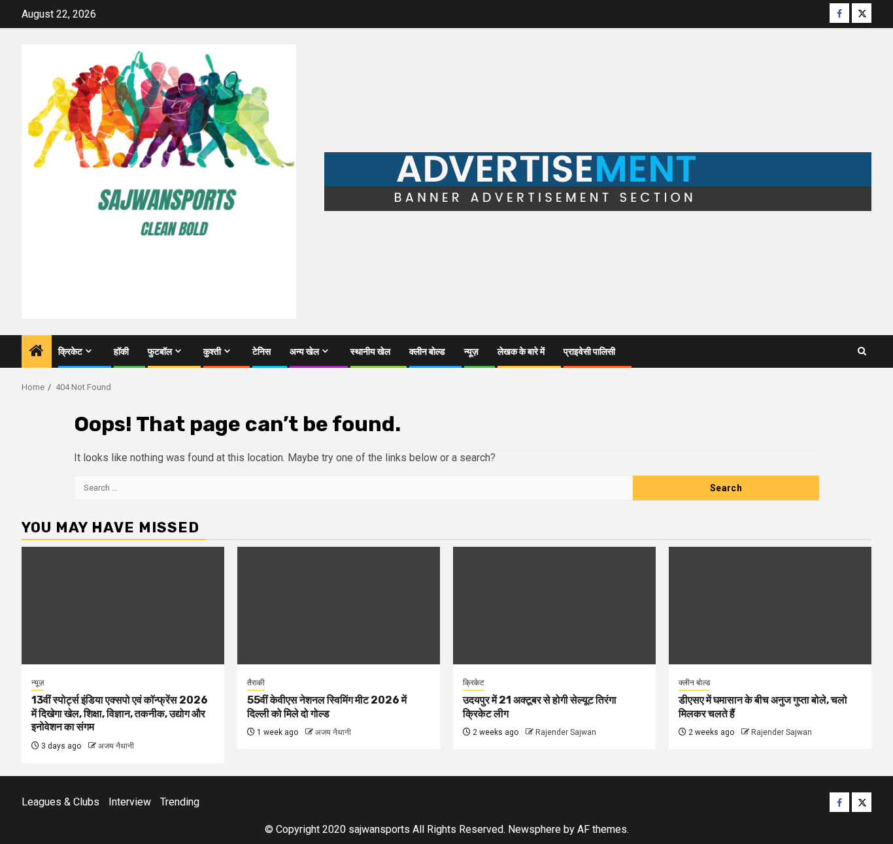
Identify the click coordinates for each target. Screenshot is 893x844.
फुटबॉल (160, 351)
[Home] (36, 352)
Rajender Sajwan (565, 732)
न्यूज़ (471, 351)
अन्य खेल (304, 351)
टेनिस (261, 351)
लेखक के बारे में (521, 351)
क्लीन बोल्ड (427, 351)
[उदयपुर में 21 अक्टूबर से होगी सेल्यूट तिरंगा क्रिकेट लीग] (554, 605)
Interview (130, 802)
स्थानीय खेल (370, 351)
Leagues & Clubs (60, 802)
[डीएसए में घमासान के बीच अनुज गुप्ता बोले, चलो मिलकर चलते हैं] (770, 605)
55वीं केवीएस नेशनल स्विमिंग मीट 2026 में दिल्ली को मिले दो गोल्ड (327, 707)
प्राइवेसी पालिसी (589, 351)
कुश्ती (212, 351)
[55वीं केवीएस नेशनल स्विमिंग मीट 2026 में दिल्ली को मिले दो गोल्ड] (338, 605)
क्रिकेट (70, 351)
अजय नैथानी (116, 746)
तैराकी (256, 682)
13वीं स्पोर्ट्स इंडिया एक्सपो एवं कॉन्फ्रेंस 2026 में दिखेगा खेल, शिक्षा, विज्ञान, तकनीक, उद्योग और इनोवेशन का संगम (119, 714)
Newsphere (534, 829)
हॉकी (121, 351)
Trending (179, 802)
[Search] (862, 351)
